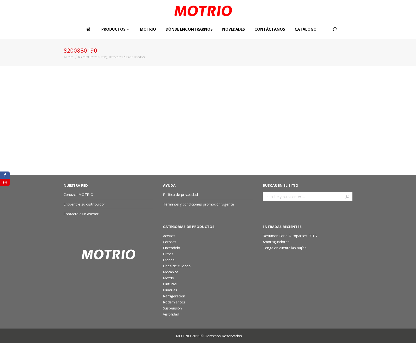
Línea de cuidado (177, 265)
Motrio (168, 277)
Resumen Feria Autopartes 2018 (290, 235)
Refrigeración (174, 296)
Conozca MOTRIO (78, 194)
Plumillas (170, 290)
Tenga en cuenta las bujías (284, 247)
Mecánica (170, 271)
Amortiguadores (276, 241)
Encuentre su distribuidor (84, 204)
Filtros (168, 253)
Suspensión (172, 308)
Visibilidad (171, 314)
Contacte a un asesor (81, 213)
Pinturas (170, 283)
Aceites (169, 235)
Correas (169, 241)
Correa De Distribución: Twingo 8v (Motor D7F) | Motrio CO (95, 157)
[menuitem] (89, 29)
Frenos (169, 259)
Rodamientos (174, 302)
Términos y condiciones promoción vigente (199, 204)
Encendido (171, 247)
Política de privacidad (180, 194)
